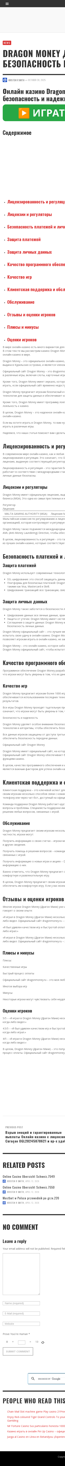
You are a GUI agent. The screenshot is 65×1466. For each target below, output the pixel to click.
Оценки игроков (22, 339)
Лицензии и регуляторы (29, 214)
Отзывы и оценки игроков (31, 314)
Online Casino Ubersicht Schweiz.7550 (29, 1187)
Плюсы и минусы (23, 327)
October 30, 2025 (37, 80)
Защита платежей (24, 239)
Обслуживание (20, 301)
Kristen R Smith (15, 1181)
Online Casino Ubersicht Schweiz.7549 (29, 1176)
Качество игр (19, 276)
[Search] (7, 3)
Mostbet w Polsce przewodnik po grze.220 (31, 1198)
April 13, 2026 (32, 1181)
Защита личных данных (29, 251)
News (7, 43)
